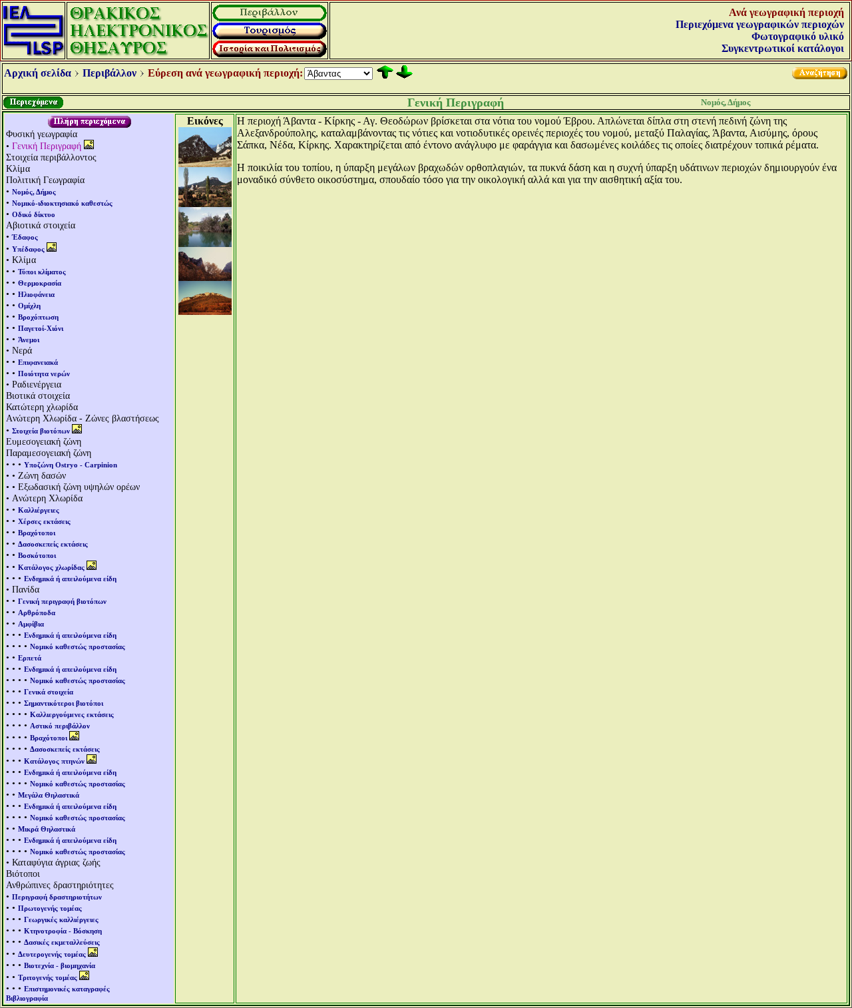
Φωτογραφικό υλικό (797, 36)
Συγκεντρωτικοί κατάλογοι (783, 48)
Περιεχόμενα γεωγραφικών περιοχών (760, 24)
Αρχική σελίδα (37, 73)
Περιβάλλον (109, 73)
